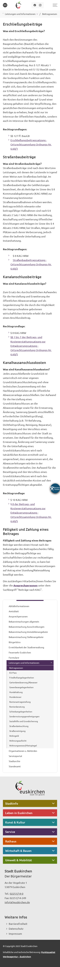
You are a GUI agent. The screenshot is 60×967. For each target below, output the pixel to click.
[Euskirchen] (19, 5)
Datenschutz (16, 928)
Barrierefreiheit (18, 923)
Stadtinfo (11, 803)
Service (10, 832)
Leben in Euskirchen (18, 813)
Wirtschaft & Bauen (18, 851)
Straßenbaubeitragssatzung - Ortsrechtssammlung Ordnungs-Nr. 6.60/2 (31, 264)
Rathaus (10, 841)
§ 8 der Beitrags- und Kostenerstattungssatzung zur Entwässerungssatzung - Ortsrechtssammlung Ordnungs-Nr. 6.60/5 (31, 512)
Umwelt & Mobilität (18, 860)
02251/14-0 (16, 893)
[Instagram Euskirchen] (40, 5)
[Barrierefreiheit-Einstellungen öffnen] (55, 488)
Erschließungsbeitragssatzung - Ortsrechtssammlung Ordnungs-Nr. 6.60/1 (31, 144)
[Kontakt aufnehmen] (5, 5)
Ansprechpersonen (25, 585)
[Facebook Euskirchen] (35, 5)
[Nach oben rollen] (54, 961)
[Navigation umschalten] (54, 5)
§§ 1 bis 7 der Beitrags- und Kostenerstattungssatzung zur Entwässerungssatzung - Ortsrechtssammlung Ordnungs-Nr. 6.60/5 (31, 346)
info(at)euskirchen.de (17, 902)
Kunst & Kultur (15, 822)
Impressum (15, 933)
